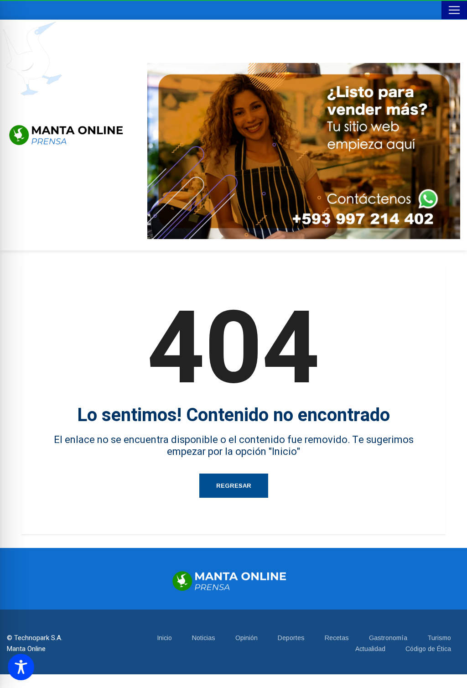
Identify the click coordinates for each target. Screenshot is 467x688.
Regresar (233, 485)
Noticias (203, 637)
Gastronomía (388, 637)
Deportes (291, 637)
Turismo (439, 637)
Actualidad (370, 648)
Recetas (337, 637)
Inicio (164, 637)
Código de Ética (428, 648)
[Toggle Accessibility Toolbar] (21, 667)
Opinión (246, 637)
